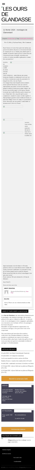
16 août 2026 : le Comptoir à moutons (12, 356)
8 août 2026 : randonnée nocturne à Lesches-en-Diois (17, 363)
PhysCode (28, 467)
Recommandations (20, 415)
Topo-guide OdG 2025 (7, 415)
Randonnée (29, 38)
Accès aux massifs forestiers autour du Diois (14, 358)
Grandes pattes (23, 38)
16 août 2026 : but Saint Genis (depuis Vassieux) (15, 353)
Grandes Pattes (11, 38)
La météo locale (19, 418)
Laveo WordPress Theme (12, 467)
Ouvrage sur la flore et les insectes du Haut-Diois (7, 398)
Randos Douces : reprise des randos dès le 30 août (16, 361)
